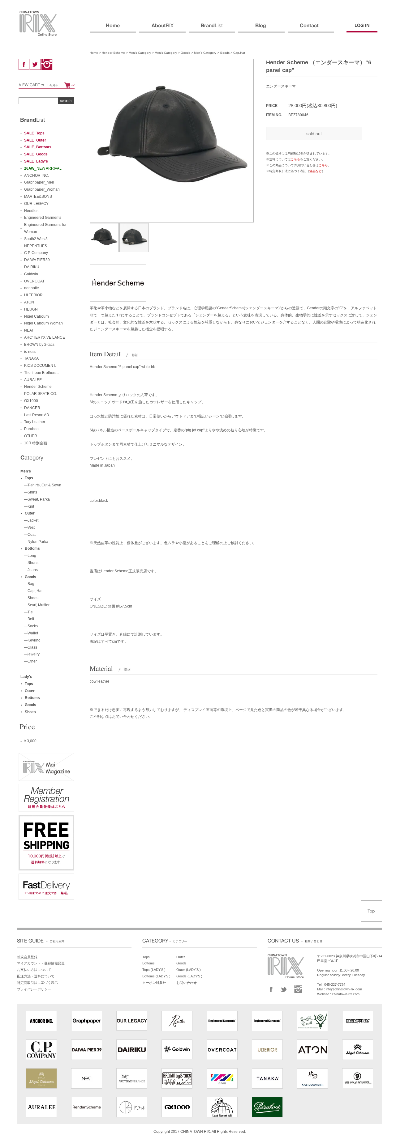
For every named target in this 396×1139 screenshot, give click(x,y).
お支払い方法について (34, 970)
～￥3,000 (28, 741)
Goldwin (31, 274)
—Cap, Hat (32, 591)
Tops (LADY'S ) (154, 970)
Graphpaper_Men (39, 182)
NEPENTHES (35, 246)
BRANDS (212, 28)
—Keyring (31, 640)
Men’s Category (140, 52)
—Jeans (30, 570)
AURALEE (33, 380)
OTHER (30, 436)
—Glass (29, 647)
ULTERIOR (33, 295)
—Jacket (30, 520)
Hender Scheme (113, 52)
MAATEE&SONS (38, 196)
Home (94, 52)
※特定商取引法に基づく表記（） (295, 171)
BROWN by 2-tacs (39, 344)
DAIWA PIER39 (37, 260)
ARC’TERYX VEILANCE (44, 337)
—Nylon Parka (35, 542)
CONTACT (311, 28)
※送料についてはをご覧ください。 (295, 159)
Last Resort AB (36, 415)
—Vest (28, 527)
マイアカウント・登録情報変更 (41, 963)
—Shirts (29, 492)
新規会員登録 (27, 957)
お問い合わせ (186, 982)
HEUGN (31, 309)
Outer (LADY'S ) (188, 970)
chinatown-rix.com (345, 994)
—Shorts (30, 563)
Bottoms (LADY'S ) (156, 976)
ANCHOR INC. (36, 175)
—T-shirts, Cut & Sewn (41, 485)
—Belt (28, 619)
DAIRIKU (31, 267)
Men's (25, 471)
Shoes (30, 712)
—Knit (28, 506)
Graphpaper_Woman (42, 189)
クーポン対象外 (154, 982)
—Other (29, 661)
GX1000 (31, 401)
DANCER (32, 408)
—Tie (27, 612)
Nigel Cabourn (36, 316)
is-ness (30, 351)
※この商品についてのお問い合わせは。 (298, 165)
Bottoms (32, 548)
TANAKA (31, 358)
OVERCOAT (34, 281)
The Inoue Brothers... (41, 372)
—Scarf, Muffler (36, 605)
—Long (29, 555)
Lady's (26, 677)
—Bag (28, 584)
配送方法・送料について (35, 976)
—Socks (30, 626)
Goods (185, 52)
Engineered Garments (42, 217)
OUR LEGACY (36, 203)
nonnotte (31, 288)
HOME (113, 28)
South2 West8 (36, 239)
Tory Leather (34, 422)
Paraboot (32, 429)
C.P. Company (36, 253)
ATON (29, 302)
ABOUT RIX (162, 28)
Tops (29, 478)
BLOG (261, 28)
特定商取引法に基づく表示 (37, 982)
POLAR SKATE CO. (40, 394)
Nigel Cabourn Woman (43, 323)
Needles (31, 211)
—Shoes (30, 598)
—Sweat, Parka (36, 499)
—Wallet (30, 633)
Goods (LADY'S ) (189, 976)
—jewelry (31, 654)
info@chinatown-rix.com (344, 989)
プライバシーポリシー (34, 989)
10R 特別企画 (35, 443)
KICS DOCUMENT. (40, 365)
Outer (30, 513)
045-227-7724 (334, 984)
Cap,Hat (239, 52)
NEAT (29, 330)
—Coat (29, 534)
